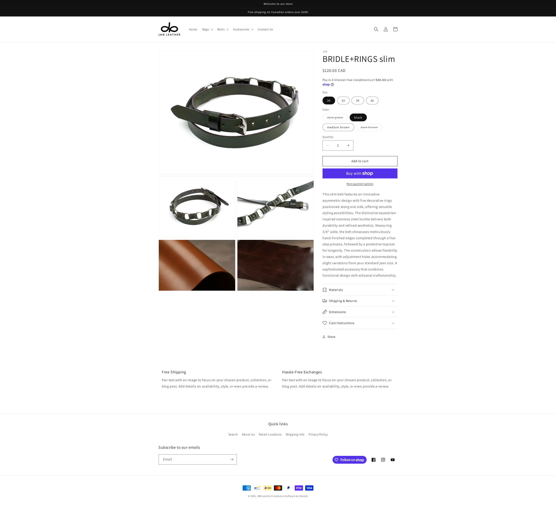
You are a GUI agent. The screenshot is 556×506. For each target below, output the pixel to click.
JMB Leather (264, 496)
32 (343, 100)
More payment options (360, 183)
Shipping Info (295, 434)
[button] (207, 29)
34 (357, 100)
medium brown (338, 127)
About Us (248, 434)
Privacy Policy (318, 434)
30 (329, 100)
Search (233, 434)
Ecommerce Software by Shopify (289, 496)
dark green (337, 118)
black (358, 117)
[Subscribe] (232, 459)
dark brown (371, 128)
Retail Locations (270, 434)
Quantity (328, 137)
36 (372, 100)
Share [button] (332, 337)
